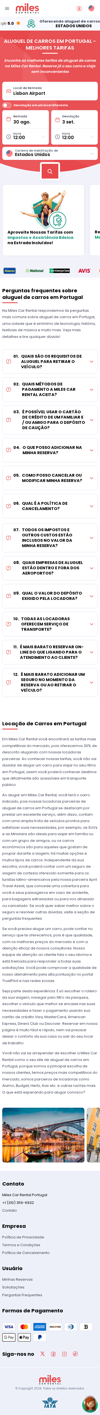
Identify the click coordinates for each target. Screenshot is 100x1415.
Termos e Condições (21, 1245)
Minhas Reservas (17, 1279)
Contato (9, 1210)
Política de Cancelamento (26, 1252)
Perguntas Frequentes (22, 1295)
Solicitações (13, 1287)
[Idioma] (91, 8)
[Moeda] (79, 8)
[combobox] (53, 91)
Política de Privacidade (23, 1237)
